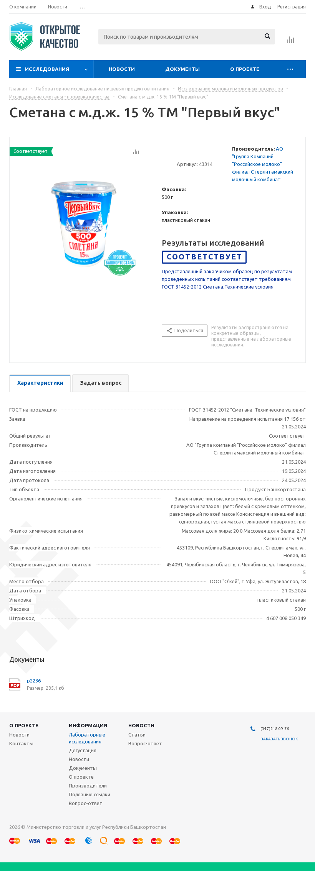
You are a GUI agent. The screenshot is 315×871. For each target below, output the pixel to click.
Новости (122, 69)
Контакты (21, 743)
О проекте (244, 69)
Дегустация (82, 750)
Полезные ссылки (89, 794)
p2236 (34, 680)
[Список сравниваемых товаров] (291, 42)
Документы (182, 69)
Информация (88, 725)
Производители (88, 785)
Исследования (47, 69)
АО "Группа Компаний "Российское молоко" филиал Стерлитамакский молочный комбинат (262, 164)
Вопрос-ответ (86, 803)
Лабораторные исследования (87, 738)
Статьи (137, 734)
